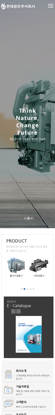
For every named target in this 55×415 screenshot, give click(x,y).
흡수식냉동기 (16, 276)
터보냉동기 (39, 276)
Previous (13, 311)
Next (18, 311)
